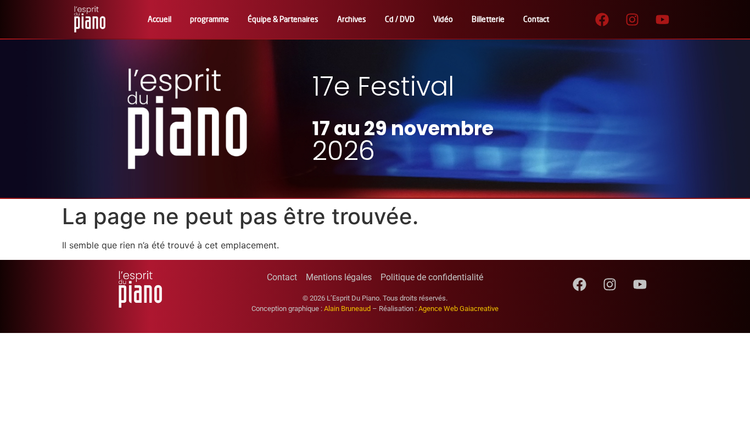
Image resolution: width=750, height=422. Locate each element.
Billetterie (488, 19)
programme (209, 19)
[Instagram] (632, 19)
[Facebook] (602, 19)
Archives (351, 19)
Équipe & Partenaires (283, 19)
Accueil (159, 19)
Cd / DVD (400, 19)
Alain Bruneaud (347, 308)
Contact (536, 19)
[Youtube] (662, 19)
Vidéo (443, 19)
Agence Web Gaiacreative (458, 308)
